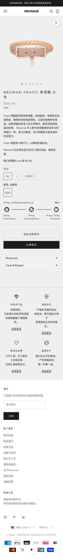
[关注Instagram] (5, 517)
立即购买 (31, 244)
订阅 (11, 415)
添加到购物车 (31, 234)
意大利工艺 (10, 458)
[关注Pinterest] (14, 517)
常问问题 (8, 435)
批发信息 (8, 447)
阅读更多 (16, 329)
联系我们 (8, 441)
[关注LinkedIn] (23, 517)
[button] (31, 258)
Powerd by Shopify (43, 535)
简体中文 (43, 527)
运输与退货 (10, 452)
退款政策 (8, 481)
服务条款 (8, 476)
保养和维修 (10, 464)
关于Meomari (11, 470)
